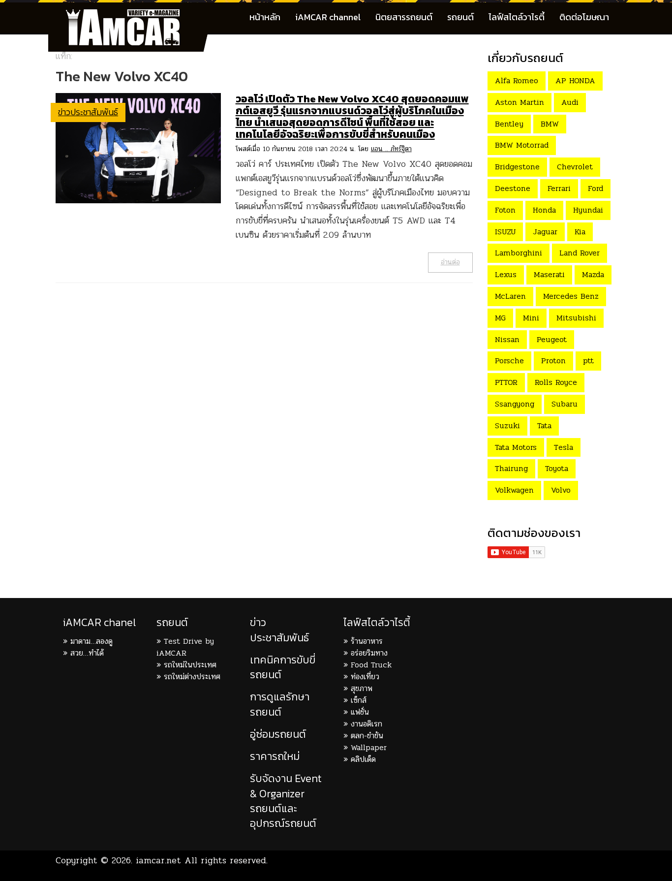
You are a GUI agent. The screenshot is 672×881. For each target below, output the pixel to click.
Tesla (563, 447)
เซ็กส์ (359, 700)
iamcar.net (158, 860)
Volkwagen (514, 490)
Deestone (512, 188)
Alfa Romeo (516, 80)
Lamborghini (518, 253)
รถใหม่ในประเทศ (190, 665)
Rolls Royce (556, 382)
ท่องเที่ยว (365, 676)
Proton (553, 360)
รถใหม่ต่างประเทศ (192, 676)
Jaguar (545, 231)
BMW (550, 124)
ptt (588, 360)
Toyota (556, 468)
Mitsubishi (576, 318)
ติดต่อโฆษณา (584, 17)
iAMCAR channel (328, 17)
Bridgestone (517, 166)
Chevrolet (575, 166)
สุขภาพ (361, 688)
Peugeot (552, 339)
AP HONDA (575, 80)
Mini (531, 318)
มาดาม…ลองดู (91, 641)
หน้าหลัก (264, 17)
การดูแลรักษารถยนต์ (279, 704)
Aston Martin (519, 102)
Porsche (509, 360)
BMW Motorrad (522, 145)
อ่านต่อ (450, 262)
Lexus (506, 274)
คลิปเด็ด (363, 759)
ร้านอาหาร (367, 641)
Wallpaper (369, 747)
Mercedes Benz (571, 296)
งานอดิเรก (366, 724)
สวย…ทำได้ (87, 653)
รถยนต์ (460, 17)
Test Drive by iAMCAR (185, 647)
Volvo (561, 490)
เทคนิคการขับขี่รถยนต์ (282, 667)
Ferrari (559, 188)
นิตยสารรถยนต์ (403, 17)
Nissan (507, 339)
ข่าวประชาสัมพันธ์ (88, 112)
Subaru (564, 404)
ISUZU (505, 231)
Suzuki (507, 425)
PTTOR (506, 382)
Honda (544, 210)
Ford (595, 188)
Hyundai (588, 210)
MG (500, 318)
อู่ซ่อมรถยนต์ (278, 734)
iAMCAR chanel (99, 622)
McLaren (510, 296)
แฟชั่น (360, 712)
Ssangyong (514, 404)
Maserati (549, 274)
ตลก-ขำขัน (367, 735)
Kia (580, 231)
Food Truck (371, 665)
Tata (544, 425)
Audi (570, 102)
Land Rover (579, 253)
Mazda (593, 274)
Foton (505, 210)
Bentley (509, 124)
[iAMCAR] (131, 14)
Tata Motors (516, 447)
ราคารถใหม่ (275, 756)
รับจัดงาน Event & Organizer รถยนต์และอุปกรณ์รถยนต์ (286, 800)
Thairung (511, 468)
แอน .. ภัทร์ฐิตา (391, 149)
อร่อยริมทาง (369, 653)
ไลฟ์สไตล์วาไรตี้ (517, 17)
